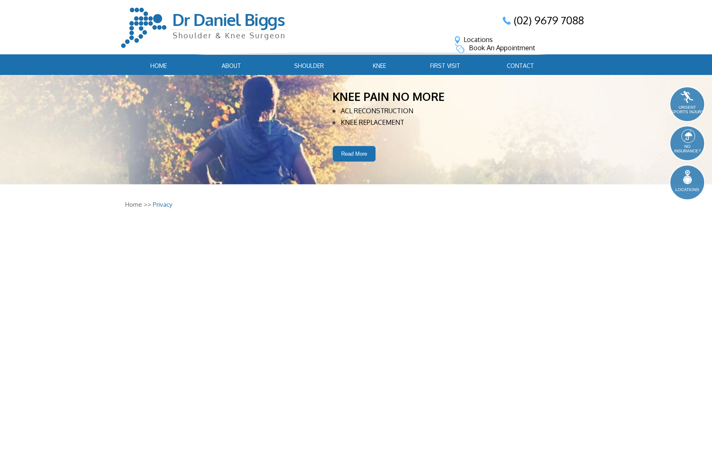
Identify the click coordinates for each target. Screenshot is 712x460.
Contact (520, 65)
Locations (478, 39)
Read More (354, 154)
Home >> (138, 204)
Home (158, 65)
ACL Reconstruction (377, 111)
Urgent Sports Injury (687, 109)
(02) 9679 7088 (549, 20)
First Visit (445, 65)
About (231, 65)
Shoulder (309, 65)
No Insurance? (687, 148)
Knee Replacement (372, 122)
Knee (379, 65)
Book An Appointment (502, 48)
